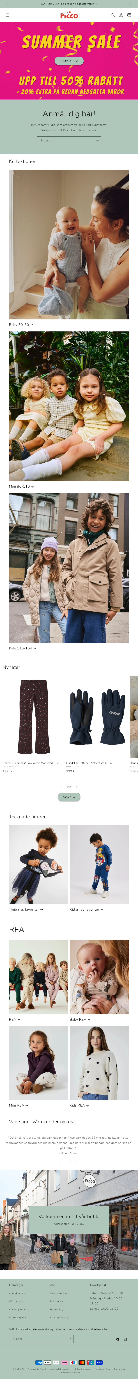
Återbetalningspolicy (61, 1369)
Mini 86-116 (19, 486)
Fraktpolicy (56, 1301)
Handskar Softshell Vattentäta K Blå (89, 763)
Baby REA (78, 1019)
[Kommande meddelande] (131, 4)
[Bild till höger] (77, 787)
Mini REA (16, 1105)
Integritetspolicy (59, 1317)
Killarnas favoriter (84, 909)
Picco (24, 1369)
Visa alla (69, 797)
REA (12, 1019)
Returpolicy (56, 1309)
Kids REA (77, 1105)
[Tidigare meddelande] (7, 4)
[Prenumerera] (97, 140)
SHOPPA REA (69, 61)
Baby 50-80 (19, 324)
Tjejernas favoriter (24, 909)
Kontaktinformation (70, 1372)
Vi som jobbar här (20, 1309)
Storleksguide (17, 1317)
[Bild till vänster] (61, 787)
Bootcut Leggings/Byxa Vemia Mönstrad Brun (31, 763)
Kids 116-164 (20, 648)
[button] (8, 15)
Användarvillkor (59, 1293)
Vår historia (16, 1301)
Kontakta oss (17, 1293)
